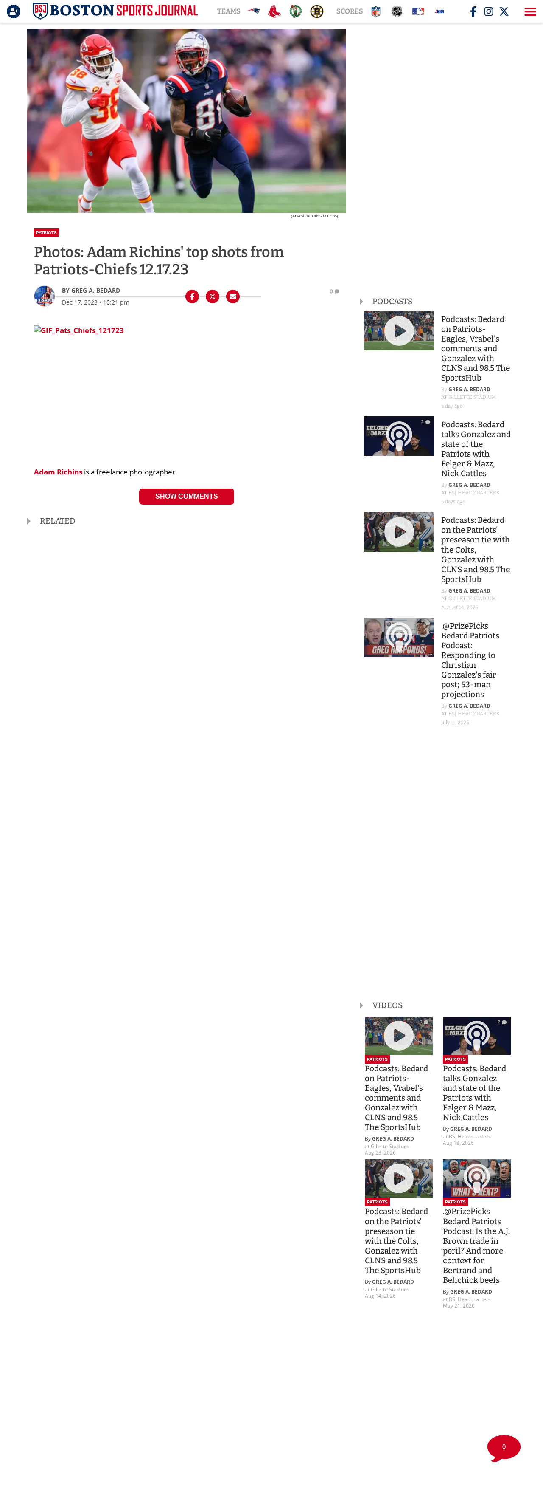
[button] (529, 11)
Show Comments (186, 496)
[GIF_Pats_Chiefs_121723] (79, 326)
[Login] (15, 11)
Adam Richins (58, 472)
